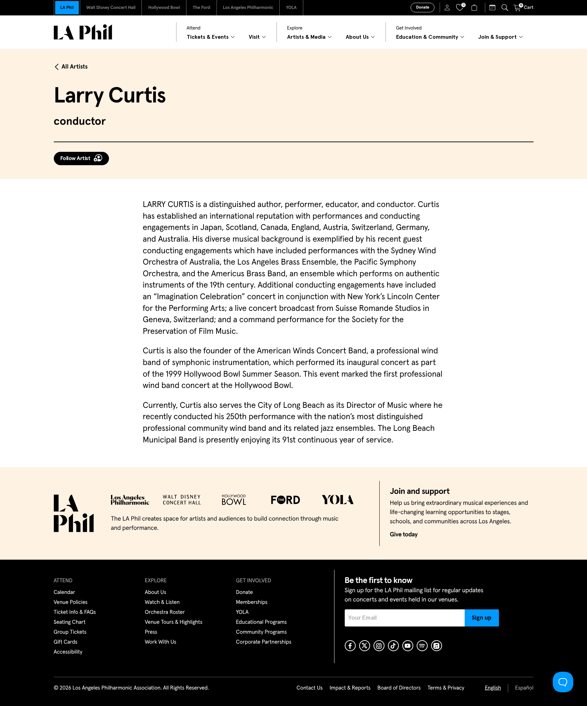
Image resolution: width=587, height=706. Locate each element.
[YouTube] (407, 645)
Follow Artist (75, 158)
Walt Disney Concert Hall (111, 7)
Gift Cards (65, 642)
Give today (404, 535)
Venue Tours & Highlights (174, 622)
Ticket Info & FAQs (75, 612)
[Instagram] (379, 645)
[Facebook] (350, 645)
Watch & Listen (162, 602)
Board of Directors (398, 688)
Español (524, 688)
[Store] (475, 7)
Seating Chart (70, 622)
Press (151, 632)
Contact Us (309, 688)
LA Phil (67, 7)
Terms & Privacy (445, 688)
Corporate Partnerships (264, 642)
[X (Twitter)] (364, 645)
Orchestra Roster (165, 612)
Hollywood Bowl (164, 7)
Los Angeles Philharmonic (248, 7)
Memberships (252, 602)
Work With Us (160, 642)
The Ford (201, 7)
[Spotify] (422, 645)
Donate (422, 7)
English (493, 688)
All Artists (75, 67)
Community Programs (261, 632)
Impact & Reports (350, 688)
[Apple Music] (436, 645)
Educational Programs (261, 622)
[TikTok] (393, 645)
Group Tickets (70, 632)
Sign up (481, 618)
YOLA (291, 7)
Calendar (64, 592)
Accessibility (68, 652)
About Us (156, 592)
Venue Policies (71, 602)
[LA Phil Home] (83, 32)
